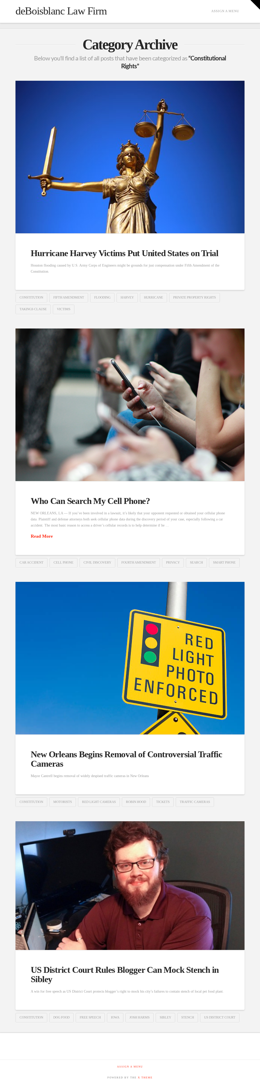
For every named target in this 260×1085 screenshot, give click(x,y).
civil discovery (97, 562)
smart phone (224, 562)
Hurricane (153, 297)
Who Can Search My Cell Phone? (90, 501)
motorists (62, 802)
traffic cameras (195, 802)
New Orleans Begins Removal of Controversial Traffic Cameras (126, 759)
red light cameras (99, 802)
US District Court (219, 1017)
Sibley (165, 1017)
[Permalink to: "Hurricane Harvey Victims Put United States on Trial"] (129, 157)
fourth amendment (138, 562)
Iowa (115, 1017)
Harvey (127, 297)
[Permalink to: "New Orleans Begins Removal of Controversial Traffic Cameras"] (129, 658)
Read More (42, 536)
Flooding (102, 297)
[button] (255, 5)
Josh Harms (139, 1017)
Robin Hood (136, 802)
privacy (173, 562)
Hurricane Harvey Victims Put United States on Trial (124, 253)
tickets (163, 802)
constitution (31, 297)
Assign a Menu (225, 11)
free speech (90, 1017)
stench (187, 1017)
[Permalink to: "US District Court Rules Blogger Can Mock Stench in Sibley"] (129, 885)
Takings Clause (33, 309)
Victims (63, 309)
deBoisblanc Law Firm (61, 11)
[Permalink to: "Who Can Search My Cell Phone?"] (129, 404)
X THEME (145, 1077)
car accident (31, 562)
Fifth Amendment (68, 297)
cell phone (63, 562)
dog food (61, 1017)
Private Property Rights (194, 297)
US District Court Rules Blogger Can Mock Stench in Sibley (125, 974)
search (196, 562)
